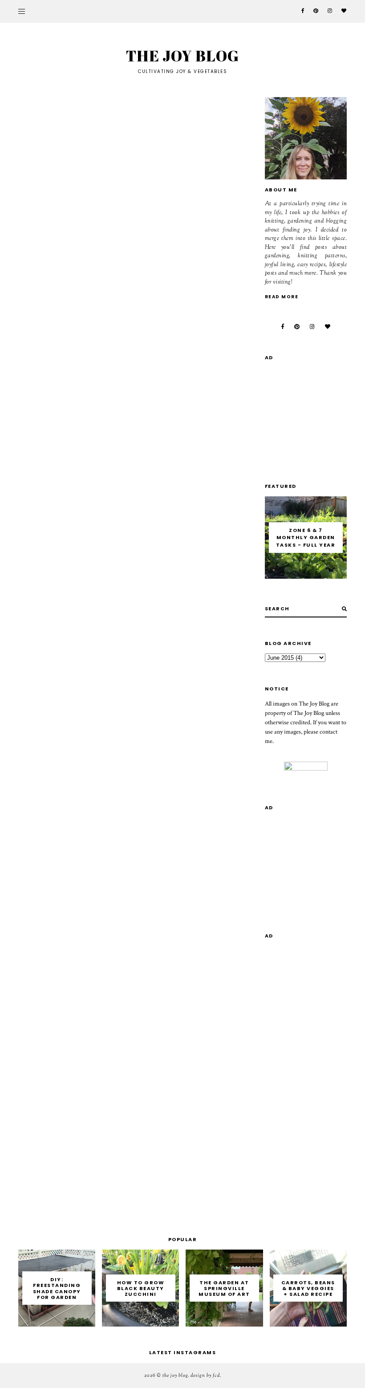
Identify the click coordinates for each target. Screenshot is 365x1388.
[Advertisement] (315, 412)
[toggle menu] (21, 11)
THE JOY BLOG (182, 55)
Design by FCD (205, 1375)
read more (282, 296)
